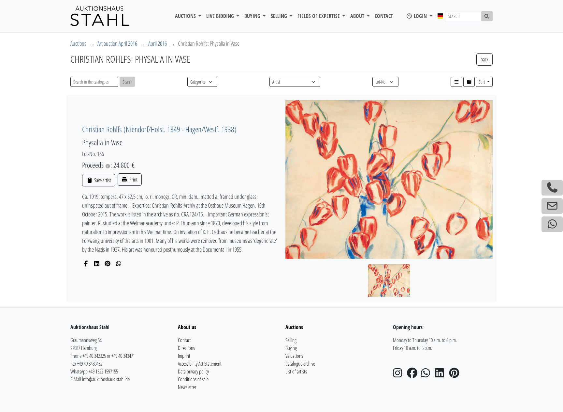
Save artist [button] (102, 180)
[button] (456, 82)
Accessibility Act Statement (200, 363)
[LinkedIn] (97, 263)
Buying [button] (253, 16)
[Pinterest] (107, 263)
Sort (482, 82)
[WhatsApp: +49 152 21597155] (552, 224)
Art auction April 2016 (117, 43)
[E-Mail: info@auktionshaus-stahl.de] (552, 206)
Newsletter (187, 387)
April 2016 (157, 43)
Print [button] (132, 179)
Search (127, 82)
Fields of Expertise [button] (319, 16)
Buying (291, 348)
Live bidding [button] (220, 16)
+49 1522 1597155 (103, 371)
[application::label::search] (487, 16)
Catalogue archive (300, 363)
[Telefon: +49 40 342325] (552, 188)
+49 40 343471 (123, 355)
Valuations (294, 355)
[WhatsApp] (119, 263)
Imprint (184, 355)
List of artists (296, 371)
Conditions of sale (193, 379)
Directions (186, 348)
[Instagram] (399, 374)
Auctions (78, 43)
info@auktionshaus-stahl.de (106, 379)
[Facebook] (86, 263)
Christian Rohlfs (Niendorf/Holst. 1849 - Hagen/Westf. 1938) (159, 129)
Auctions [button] (186, 16)
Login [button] (420, 16)
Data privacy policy (193, 371)
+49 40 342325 (94, 355)
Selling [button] (279, 16)
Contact (384, 16)
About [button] (358, 16)
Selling (290, 340)
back (484, 59)
